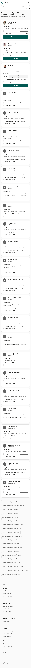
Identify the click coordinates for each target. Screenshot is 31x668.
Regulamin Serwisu (7, 636)
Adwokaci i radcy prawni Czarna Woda (13, 505)
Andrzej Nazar (12, 168)
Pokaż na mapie (24, 31)
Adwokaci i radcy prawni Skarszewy (12, 547)
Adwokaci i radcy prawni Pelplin (11, 551)
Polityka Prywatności (8, 631)
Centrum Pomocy (7, 646)
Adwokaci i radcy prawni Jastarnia (11, 502)
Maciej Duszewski (13, 241)
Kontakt (5, 649)
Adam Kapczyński (13, 112)
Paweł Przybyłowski (14, 372)
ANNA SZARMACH (13, 463)
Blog (4, 614)
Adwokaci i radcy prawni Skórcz (11, 521)
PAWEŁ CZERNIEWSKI (14, 445)
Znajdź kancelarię (7, 593)
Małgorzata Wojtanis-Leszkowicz (18, 43)
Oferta (4, 624)
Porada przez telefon (8, 596)
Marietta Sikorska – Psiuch (15, 279)
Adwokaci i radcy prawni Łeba (10, 513)
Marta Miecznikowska (14, 297)
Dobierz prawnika (7, 611)
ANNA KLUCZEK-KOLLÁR (15, 481)
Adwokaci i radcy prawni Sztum (11, 562)
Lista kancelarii (6, 608)
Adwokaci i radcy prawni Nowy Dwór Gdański (15, 570)
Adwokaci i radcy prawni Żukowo (11, 555)
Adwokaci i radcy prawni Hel (10, 509)
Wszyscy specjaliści (8, 606)
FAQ (4, 643)
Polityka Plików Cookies (9, 633)
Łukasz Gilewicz (12, 223)
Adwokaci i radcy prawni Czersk (11, 574)
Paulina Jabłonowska (14, 335)
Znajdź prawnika (7, 591)
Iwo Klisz (10, 65)
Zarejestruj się (6, 621)
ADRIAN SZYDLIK (12, 427)
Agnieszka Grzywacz (14, 150)
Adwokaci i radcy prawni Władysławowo (13, 566)
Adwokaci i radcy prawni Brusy (10, 532)
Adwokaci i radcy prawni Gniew (11, 543)
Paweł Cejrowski (13, 354)
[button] (29, 3)
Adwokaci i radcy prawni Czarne (11, 540)
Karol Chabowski (13, 205)
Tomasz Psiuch (12, 408)
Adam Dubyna (12, 92)
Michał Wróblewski (13, 317)
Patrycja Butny (12, 130)
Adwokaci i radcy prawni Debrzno (11, 528)
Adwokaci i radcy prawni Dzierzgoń (12, 536)
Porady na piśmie (7, 599)
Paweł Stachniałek (13, 390)
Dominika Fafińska (13, 186)
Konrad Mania (12, 22)
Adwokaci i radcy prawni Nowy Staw (12, 524)
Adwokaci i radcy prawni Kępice (11, 517)
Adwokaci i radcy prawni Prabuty (11, 559)
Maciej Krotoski (12, 259)
